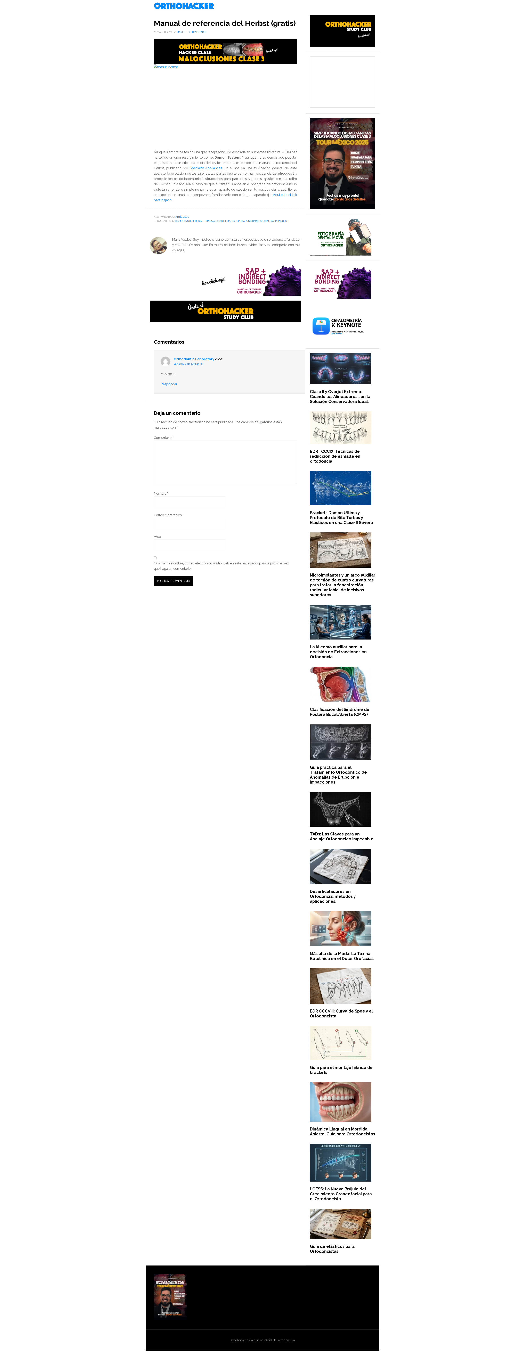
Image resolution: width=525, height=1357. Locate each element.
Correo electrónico (169, 515)
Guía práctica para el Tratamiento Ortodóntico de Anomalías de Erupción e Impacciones (338, 775)
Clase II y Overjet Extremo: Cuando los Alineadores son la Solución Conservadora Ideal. (340, 396)
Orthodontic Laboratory (194, 359)
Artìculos (182, 216)
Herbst (199, 221)
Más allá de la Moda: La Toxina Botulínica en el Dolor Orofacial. (342, 956)
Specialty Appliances (206, 168)
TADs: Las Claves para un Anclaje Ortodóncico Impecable (341, 836)
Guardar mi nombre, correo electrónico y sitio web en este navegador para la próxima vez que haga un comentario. (221, 566)
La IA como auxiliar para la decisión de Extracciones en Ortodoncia (338, 651)
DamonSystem (184, 221)
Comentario (163, 438)
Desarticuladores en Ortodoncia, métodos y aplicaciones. (333, 896)
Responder (169, 384)
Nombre (161, 493)
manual (210, 221)
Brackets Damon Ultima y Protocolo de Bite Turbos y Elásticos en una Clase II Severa (341, 517)
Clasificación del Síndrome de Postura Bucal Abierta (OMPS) (339, 712)
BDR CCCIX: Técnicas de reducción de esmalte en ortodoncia (335, 456)
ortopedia (224, 221)
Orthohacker (262, 6)
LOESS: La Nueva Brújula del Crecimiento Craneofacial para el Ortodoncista (341, 1194)
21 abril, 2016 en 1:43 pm (188, 363)
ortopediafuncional (245, 221)
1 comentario (197, 32)
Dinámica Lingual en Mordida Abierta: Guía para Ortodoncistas (342, 1131)
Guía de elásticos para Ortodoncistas (332, 1249)
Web (157, 537)
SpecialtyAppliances (273, 221)
